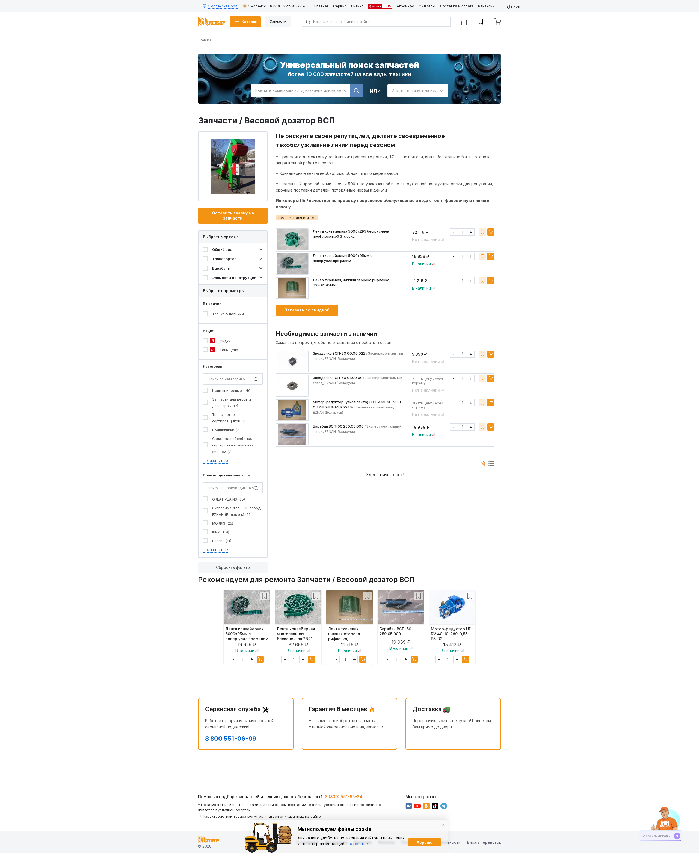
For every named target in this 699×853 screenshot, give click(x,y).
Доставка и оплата (457, 6)
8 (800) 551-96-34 (343, 796)
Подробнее (357, 843)
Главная (321, 6)
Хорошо (425, 842)
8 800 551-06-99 (230, 738)
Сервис (339, 6)
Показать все (215, 460)
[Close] (443, 825)
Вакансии (486, 6)
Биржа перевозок (484, 842)
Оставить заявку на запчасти (233, 215)
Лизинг (357, 6)
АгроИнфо (405, 6)
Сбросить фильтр (233, 567)
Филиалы (427, 6)
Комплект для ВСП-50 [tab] (297, 218)
